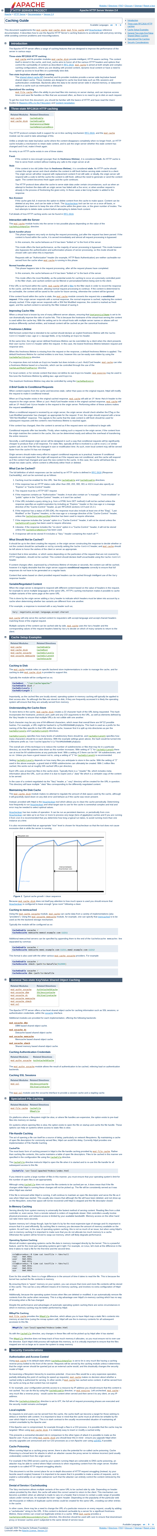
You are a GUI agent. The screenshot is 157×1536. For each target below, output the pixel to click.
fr (116, 25)
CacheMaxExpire (85, 381)
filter (72, 286)
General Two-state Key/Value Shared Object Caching (140, 34)
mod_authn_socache (21, 989)
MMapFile (35, 1111)
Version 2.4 (49, 14)
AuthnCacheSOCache (47, 989)
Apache (8, 14)
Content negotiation (65, 103)
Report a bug (149, 6)
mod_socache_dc (19, 995)
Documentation (34, 14)
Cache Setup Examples (138, 30)
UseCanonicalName (40, 124)
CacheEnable (36, 118)
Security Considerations (138, 42)
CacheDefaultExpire (20, 357)
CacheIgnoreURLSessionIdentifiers (28, 1517)
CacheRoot (42, 650)
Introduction (133, 20)
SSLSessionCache (46, 992)
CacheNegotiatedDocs (41, 127)
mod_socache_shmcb (21, 1001)
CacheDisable (37, 121)
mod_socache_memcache (23, 656)
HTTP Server (19, 14)
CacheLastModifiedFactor (23, 368)
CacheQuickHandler (19, 226)
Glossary (129, 6)
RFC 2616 (69, 65)
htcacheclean (95, 30)
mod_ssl (15, 1004)
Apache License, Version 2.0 (34, 1530)
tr (120, 25)
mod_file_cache (75, 30)
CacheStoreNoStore (36, 530)
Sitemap (138, 6)
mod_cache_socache (21, 653)
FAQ (121, 6)
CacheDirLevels (45, 653)
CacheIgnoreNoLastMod (38, 516)
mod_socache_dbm (20, 992)
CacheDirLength (45, 656)
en (111, 25)
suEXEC (97, 1440)
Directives (113, 6)
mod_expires (99, 373)
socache (49, 1013)
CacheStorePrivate (25, 523)
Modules (103, 6)
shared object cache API (31, 77)
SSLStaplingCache (46, 995)
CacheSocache (44, 658)
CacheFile (35, 1108)
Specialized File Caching (138, 39)
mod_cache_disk (57, 30)
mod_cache (41, 30)
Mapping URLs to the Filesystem (35, 103)
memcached (104, 916)
